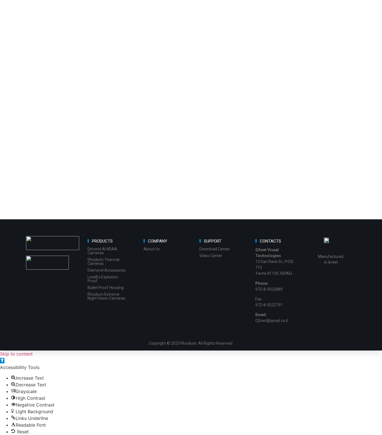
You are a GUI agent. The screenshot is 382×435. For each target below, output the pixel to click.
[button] (2, 360)
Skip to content (16, 354)
